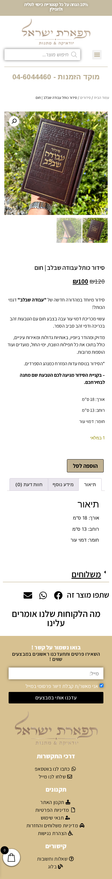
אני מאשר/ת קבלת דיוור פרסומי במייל (62, 685)
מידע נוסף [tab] (63, 484)
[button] (97, 54)
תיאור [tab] (90, 484)
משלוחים (86, 574)
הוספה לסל (85, 466)
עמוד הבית (101, 97)
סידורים (85, 97)
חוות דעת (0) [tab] (29, 484)
